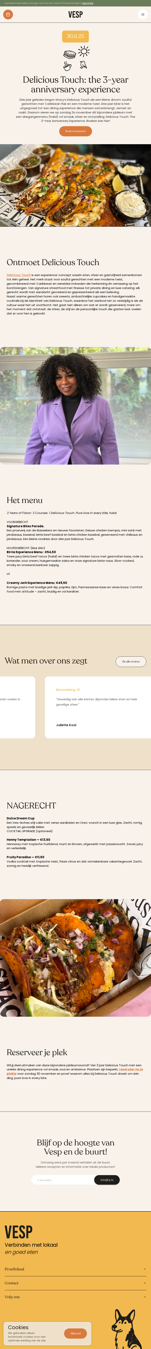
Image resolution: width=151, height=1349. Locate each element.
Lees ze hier (87, 3)
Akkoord (75, 1333)
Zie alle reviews (131, 661)
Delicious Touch (19, 275)
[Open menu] (143, 14)
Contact (11, 1283)
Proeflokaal (14, 1269)
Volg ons (12, 1297)
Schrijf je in (106, 1180)
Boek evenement (75, 131)
